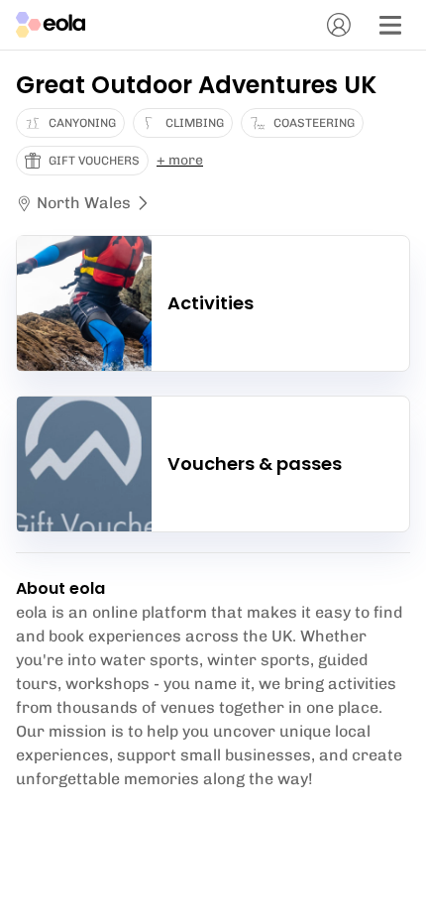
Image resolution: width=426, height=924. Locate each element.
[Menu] (390, 25)
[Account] (339, 25)
